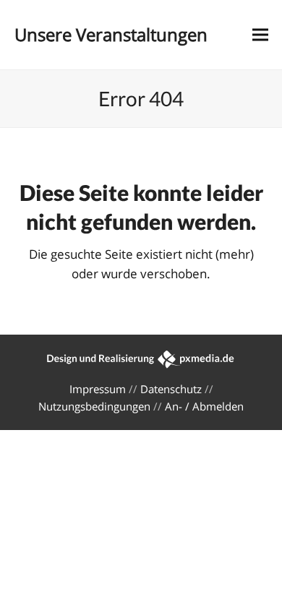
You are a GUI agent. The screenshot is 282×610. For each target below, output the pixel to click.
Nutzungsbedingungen (94, 406)
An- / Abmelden (204, 406)
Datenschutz (171, 389)
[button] (260, 35)
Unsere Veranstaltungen (111, 34)
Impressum (97, 389)
